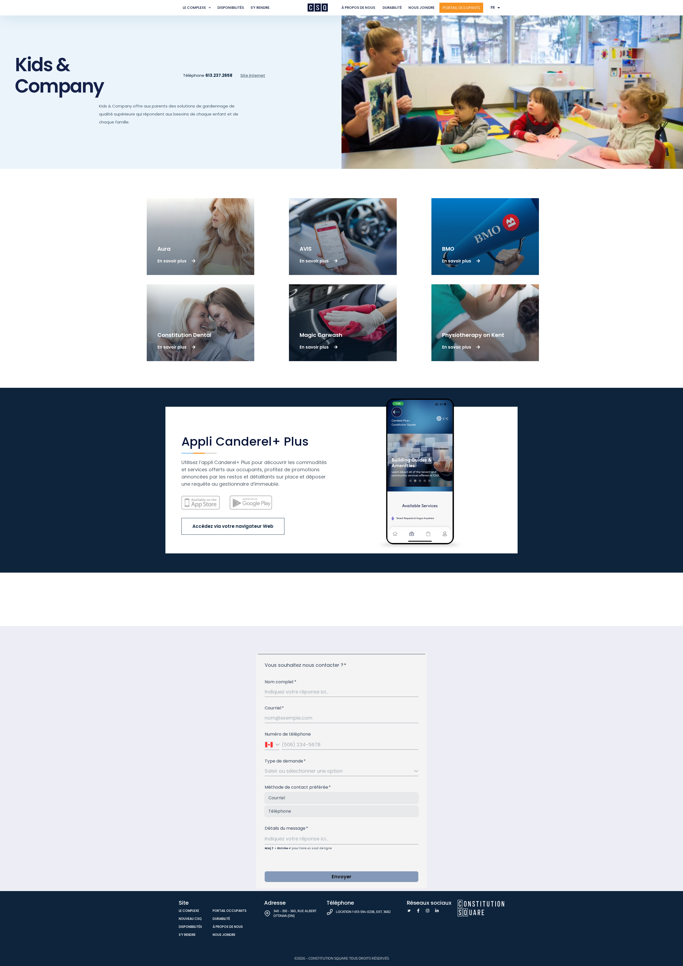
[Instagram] (428, 911)
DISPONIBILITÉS (230, 7)
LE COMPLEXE (194, 7)
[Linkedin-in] (437, 911)
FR (493, 7)
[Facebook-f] (418, 911)
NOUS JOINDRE (421, 7)
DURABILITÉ (392, 7)
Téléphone (207, 75)
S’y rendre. (260, 7)
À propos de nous (359, 7)
